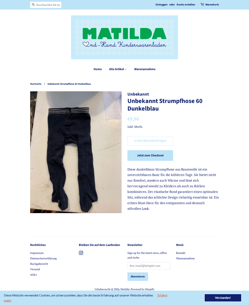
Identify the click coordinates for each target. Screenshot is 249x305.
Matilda (125, 289)
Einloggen (161, 5)
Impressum (37, 253)
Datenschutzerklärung (43, 258)
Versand (35, 269)
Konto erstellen (186, 5)
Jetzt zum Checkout (150, 155)
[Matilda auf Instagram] (81, 253)
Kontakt (180, 253)
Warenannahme (144, 69)
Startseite (35, 84)
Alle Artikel (117, 69)
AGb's (33, 274)
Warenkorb (212, 5)
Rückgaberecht (39, 264)
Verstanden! (223, 297)
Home (98, 69)
